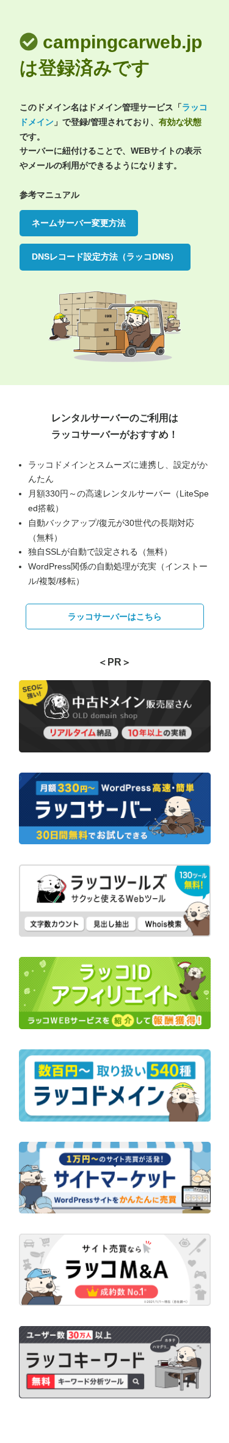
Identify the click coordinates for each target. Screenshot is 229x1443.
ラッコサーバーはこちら (115, 616)
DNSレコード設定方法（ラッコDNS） (105, 256)
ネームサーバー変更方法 (79, 223)
